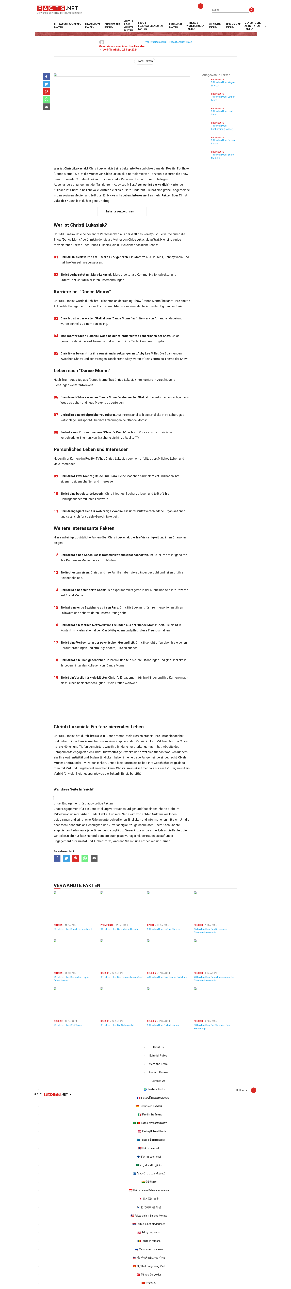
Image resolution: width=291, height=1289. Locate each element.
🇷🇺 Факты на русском (149, 1249)
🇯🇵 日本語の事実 (149, 1198)
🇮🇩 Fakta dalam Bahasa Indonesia (149, 1190)
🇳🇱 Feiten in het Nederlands (148, 1224)
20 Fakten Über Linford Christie (163, 929)
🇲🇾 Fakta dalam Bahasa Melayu (149, 1215)
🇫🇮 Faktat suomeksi (149, 1156)
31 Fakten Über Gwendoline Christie (120, 929)
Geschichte (232, 26)
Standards (74, 825)
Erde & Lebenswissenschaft (151, 26)
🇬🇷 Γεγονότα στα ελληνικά (149, 1173)
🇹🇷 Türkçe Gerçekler (149, 1274)
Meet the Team (158, 1064)
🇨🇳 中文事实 (148, 1283)
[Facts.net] (57, 8)
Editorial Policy (158, 1055)
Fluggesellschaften (67, 26)
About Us (158, 1047)
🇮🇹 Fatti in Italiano (149, 1114)
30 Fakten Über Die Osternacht (117, 1025)
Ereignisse (175, 26)
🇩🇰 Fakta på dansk (149, 1131)
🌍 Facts (148, 1089)
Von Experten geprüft (157, 42)
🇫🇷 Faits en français (149, 1097)
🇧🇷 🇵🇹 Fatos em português (149, 1123)
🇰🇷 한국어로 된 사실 (149, 1207)
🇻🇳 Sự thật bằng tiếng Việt (149, 1266)
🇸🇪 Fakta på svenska (149, 1139)
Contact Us (158, 1080)
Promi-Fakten (145, 61)
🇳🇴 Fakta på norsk (149, 1148)
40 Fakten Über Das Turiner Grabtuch (167, 977)
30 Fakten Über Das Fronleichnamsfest (122, 977)
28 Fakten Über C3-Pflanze (68, 1025)
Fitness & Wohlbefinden (195, 26)
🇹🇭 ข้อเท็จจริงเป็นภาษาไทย (149, 1257)
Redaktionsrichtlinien (180, 42)
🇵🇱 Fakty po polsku (148, 1232)
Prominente (92, 26)
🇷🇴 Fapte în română (148, 1241)
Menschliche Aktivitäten (253, 26)
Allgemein (214, 26)
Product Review (158, 1072)
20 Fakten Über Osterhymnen (163, 1025)
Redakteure (78, 830)
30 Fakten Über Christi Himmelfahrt (73, 929)
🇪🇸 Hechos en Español (149, 1106)
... (266, 26)
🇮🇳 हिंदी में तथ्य (148, 1182)
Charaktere (112, 26)
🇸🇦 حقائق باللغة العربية (149, 1165)
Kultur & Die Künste (128, 26)
